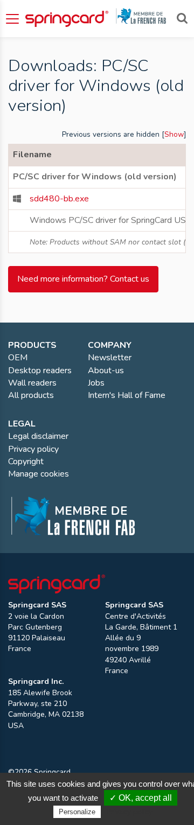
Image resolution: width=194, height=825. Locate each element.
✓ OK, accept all (140, 797)
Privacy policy (129, 811)
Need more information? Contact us (83, 279)
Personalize (77, 812)
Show (174, 134)
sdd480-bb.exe (59, 199)
